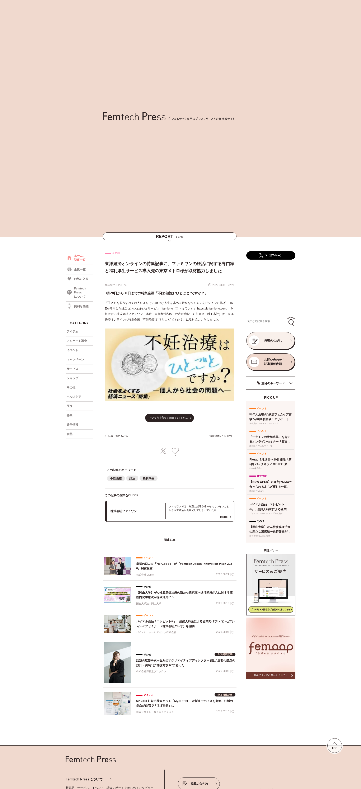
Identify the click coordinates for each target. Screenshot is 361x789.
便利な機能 (81, 306)
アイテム (72, 331)
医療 (69, 406)
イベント (72, 350)
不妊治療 (116, 478)
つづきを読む (169, 417)
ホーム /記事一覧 (80, 257)
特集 (69, 415)
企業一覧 (80, 269)
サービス (72, 368)
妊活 (132, 478)
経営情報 (72, 424)
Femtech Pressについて (84, 779)
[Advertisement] (270, 288)
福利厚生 (148, 478)
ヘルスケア (74, 396)
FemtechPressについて (80, 292)
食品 (69, 434)
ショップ (72, 378)
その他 (71, 387)
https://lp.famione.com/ (212, 308)
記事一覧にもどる (118, 436)
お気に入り (81, 278)
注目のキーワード (273, 383)
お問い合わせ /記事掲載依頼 (273, 361)
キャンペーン (75, 359)
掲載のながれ (273, 340)
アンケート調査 (77, 340)
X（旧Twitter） (274, 255)
